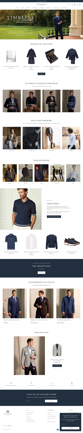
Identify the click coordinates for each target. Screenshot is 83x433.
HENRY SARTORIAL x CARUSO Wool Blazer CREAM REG (57, 360)
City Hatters (28, 418)
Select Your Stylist (33, 322)
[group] (41, 24)
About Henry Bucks (30, 412)
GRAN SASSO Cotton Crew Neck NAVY (51, 251)
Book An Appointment (73, 412)
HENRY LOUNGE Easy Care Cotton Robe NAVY (31, 67)
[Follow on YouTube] (9, 425)
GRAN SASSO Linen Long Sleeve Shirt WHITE (31, 252)
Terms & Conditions (30, 421)
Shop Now (41, 73)
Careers (27, 416)
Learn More (6, 322)
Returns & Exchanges (52, 416)
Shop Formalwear (51, 108)
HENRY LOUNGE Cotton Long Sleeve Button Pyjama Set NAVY (72, 67)
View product (57, 365)
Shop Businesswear (12, 108)
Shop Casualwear (31, 108)
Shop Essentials (71, 108)
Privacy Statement (29, 419)
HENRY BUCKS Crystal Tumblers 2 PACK (11, 66)
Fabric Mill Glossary (51, 421)
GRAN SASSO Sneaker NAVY (71, 251)
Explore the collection (54, 216)
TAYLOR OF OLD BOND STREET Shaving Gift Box (51, 67)
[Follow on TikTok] (12, 425)
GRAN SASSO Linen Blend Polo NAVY (11, 251)
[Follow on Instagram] (6, 425)
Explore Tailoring (60, 322)
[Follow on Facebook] (3, 425)
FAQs (49, 419)
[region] (41, 24)
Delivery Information (52, 418)
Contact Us (50, 412)
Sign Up (51, 401)
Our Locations (29, 414)
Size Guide (50, 414)
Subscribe (70, 428)
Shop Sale (41, 272)
